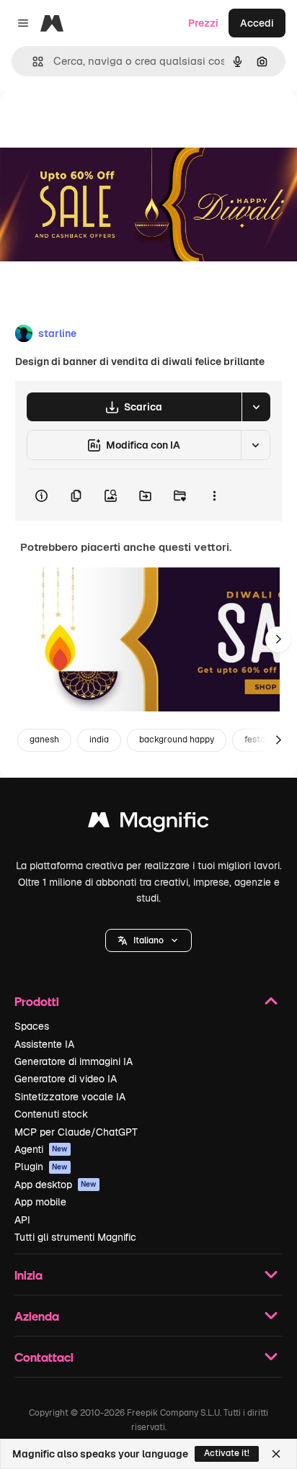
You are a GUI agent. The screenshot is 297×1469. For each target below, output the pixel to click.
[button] (148, 940)
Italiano (148, 940)
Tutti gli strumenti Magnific (75, 1237)
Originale (95, 123)
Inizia (28, 1274)
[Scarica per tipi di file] (255, 406)
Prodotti (36, 1001)
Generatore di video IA (65, 1078)
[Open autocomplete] (32, 61)
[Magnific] (148, 823)
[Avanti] (278, 639)
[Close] (276, 1454)
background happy (176, 739)
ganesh (44, 739)
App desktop (55, 1184)
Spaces (31, 1026)
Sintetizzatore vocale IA (69, 1096)
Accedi (257, 23)
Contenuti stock (51, 1114)
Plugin (41, 1166)
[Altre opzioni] (214, 495)
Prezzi (203, 23)
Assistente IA (44, 1044)
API (22, 1219)
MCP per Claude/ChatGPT (76, 1132)
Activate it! (226, 1453)
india (99, 739)
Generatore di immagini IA (73, 1061)
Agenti (41, 1149)
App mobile (40, 1201)
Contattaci (44, 1357)
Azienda (36, 1316)
